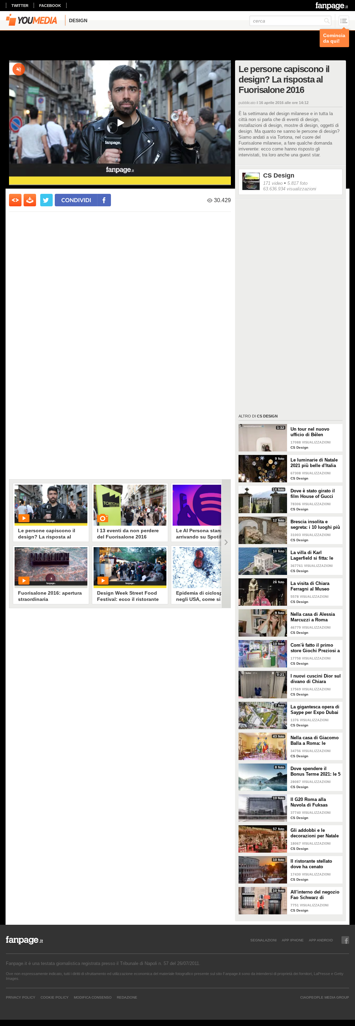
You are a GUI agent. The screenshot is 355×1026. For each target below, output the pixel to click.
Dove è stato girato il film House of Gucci (313, 493)
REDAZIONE (127, 997)
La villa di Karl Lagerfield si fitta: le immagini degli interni (314, 555)
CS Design (278, 175)
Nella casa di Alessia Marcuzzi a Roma (313, 617)
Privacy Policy (20, 997)
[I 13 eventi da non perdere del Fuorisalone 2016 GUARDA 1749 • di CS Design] (130, 505)
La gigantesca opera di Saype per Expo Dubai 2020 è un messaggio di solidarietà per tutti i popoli (315, 709)
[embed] (15, 200)
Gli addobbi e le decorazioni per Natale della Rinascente (315, 833)
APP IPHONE (293, 940)
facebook (50, 5)
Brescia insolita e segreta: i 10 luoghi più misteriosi (315, 524)
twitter (19, 5)
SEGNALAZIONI (263, 940)
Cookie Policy (55, 997)
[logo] (332, 6)
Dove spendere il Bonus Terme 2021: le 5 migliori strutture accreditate (315, 771)
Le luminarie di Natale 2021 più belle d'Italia (314, 462)
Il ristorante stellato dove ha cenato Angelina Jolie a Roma (315, 864)
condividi (76, 200)
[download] (30, 200)
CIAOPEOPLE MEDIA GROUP (324, 997)
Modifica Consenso (93, 997)
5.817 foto (297, 183)
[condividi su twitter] (46, 200)
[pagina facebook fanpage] (345, 940)
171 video (273, 183)
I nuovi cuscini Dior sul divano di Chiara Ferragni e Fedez (316, 678)
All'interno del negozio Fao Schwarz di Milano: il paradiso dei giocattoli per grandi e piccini (315, 894)
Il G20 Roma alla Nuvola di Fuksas (309, 802)
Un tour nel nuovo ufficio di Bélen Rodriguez (310, 432)
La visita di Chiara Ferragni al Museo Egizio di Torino (310, 586)
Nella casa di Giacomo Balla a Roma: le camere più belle (315, 740)
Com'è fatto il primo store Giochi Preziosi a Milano (315, 648)
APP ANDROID (321, 940)
